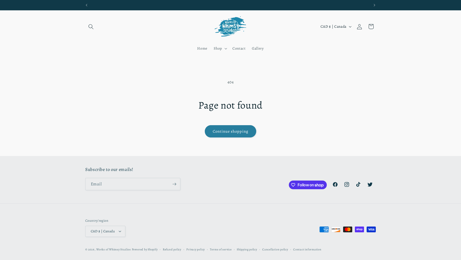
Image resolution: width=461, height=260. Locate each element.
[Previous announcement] (86, 5)
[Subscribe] (174, 184)
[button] (91, 26)
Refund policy (172, 249)
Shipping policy (247, 249)
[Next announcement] (374, 5)
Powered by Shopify (145, 249)
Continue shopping (230, 131)
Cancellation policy (275, 249)
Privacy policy (195, 249)
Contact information (307, 249)
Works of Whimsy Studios (113, 249)
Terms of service (220, 249)
